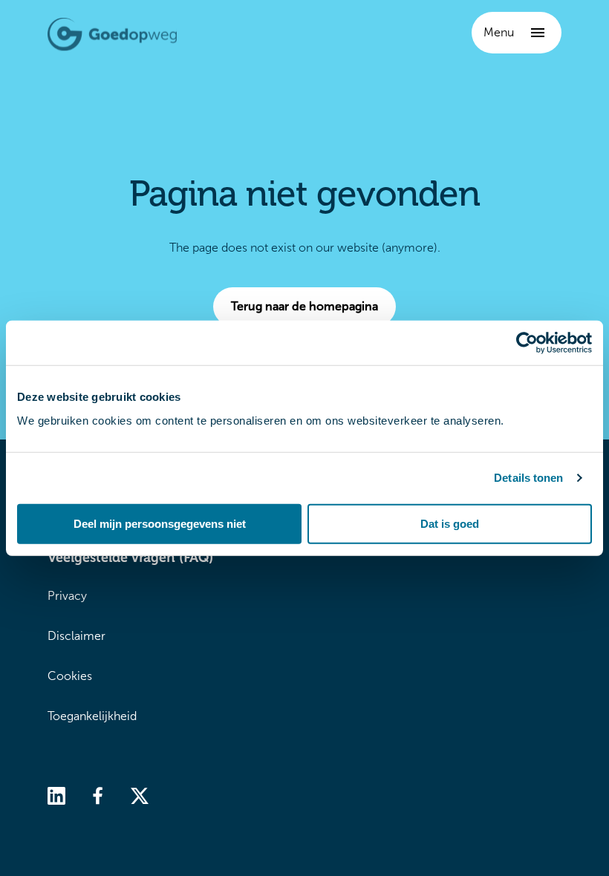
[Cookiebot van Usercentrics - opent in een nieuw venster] (527, 343)
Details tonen (528, 477)
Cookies (70, 676)
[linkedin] (56, 795)
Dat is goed (449, 523)
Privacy (67, 596)
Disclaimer (76, 636)
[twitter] (140, 795)
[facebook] (98, 795)
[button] (516, 32)
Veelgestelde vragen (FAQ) (130, 557)
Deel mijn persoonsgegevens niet (160, 523)
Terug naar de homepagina (304, 306)
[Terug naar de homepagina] (112, 34)
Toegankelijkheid (92, 716)
